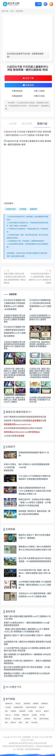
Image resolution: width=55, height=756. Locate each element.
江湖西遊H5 (27, 718)
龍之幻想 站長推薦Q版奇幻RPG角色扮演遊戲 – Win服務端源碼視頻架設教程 (27, 668)
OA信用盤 (8, 707)
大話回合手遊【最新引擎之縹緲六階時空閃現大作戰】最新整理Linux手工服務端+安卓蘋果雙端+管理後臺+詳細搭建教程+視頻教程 (40, 373)
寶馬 (6, 722)
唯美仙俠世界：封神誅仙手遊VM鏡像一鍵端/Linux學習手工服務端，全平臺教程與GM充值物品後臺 (35, 503)
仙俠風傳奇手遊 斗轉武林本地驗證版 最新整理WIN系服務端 (27, 643)
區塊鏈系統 (44, 703)
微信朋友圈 (27, 703)
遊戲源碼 (19, 11)
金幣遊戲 (16, 715)
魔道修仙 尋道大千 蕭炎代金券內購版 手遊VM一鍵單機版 (27, 637)
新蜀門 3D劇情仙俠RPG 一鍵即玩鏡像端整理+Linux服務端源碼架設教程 (26, 624)
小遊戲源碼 (22, 711)
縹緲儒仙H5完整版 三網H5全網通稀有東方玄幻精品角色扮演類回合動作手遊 (27, 675)
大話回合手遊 (10, 209)
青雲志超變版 (17, 718)
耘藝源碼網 (10, 253)
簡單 (27, 722)
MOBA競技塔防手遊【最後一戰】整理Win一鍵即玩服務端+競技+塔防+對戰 (35, 573)
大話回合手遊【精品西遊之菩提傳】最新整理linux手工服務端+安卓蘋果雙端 (40, 344)
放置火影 (41, 707)
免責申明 (24, 743)
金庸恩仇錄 (25, 715)
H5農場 (30, 711)
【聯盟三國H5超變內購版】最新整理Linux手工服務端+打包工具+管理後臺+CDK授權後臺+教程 (26, 630)
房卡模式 (42, 715)
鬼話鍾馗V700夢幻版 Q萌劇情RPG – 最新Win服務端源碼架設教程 (27, 662)
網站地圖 (43, 743)
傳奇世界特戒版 (44, 718)
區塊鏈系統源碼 (18, 707)
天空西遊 (22, 209)
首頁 (12, 11)
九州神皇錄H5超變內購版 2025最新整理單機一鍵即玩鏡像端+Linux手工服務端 (35, 585)
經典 (6, 711)
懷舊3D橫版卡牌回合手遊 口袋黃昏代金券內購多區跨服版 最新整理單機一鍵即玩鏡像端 (15, 278)
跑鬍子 (21, 722)
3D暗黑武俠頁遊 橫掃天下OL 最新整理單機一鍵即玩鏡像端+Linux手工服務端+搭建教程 (40, 278)
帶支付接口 (34, 722)
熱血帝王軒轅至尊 (31, 707)
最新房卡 (46, 711)
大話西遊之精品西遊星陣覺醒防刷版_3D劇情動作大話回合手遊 (40, 400)
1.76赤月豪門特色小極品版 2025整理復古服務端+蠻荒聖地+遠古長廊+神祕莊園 (27, 649)
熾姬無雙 (35, 703)
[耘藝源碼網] (11, 4)
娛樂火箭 (7, 718)
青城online (8, 715)
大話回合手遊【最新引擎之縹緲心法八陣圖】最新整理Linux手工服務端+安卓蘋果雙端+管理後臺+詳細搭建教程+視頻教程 (14, 373)
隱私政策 (14, 743)
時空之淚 (38, 711)
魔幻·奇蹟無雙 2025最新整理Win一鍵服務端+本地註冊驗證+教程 (27, 656)
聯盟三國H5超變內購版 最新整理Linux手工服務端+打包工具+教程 (27, 618)
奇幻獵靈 (34, 715)
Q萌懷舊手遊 (8, 703)
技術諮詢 (29, 85)
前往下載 (29, 78)
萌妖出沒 (13, 722)
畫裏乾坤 (33, 209)
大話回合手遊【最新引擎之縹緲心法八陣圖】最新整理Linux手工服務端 (14, 400)
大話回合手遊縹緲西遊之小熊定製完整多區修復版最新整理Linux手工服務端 (40, 318)
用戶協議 (33, 743)
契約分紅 (18, 703)
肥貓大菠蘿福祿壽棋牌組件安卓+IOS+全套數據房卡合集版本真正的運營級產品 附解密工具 (35, 491)
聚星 (35, 718)
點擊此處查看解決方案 (36, 421)
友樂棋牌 (13, 711)
